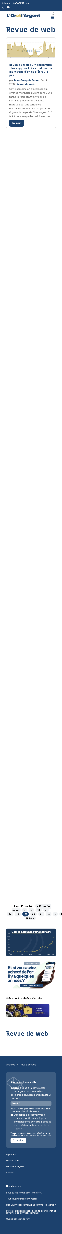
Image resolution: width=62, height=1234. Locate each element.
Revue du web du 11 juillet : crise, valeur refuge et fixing (29, 797)
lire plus (16, 123)
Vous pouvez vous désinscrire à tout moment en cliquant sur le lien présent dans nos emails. (31, 1134)
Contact (10, 1173)
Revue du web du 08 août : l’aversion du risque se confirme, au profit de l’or (28, 618)
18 (17, 914)
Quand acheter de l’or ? (18, 1219)
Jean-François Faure (26, 80)
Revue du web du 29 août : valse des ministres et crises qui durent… (29, 387)
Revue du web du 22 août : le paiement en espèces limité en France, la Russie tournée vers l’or (30, 450)
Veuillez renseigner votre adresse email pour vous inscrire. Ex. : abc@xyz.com (30, 1110)
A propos (11, 1154)
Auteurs (6, 3)
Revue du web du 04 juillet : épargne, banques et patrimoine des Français (29, 853)
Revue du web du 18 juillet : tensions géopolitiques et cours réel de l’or (29, 737)
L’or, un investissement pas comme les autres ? (31, 1205)
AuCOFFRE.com (21, 3)
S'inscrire (18, 1140)
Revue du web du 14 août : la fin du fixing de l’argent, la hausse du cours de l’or (30, 514)
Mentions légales (15, 1166)
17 (10, 914)
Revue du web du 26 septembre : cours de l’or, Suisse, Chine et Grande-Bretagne (27, 144)
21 (41, 914)
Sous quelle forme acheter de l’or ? (24, 1193)
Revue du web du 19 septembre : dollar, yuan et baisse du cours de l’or (28, 207)
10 (38, 910)
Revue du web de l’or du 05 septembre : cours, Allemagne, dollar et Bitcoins (30, 326)
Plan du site (12, 1160)
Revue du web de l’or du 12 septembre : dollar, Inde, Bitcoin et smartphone (28, 268)
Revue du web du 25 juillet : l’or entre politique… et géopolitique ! (29, 676)
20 (33, 914)
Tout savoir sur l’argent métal (21, 1199)
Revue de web (25, 84)
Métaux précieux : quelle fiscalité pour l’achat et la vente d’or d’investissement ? (31, 1212)
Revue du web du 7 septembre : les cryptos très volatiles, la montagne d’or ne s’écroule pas (30, 70)
